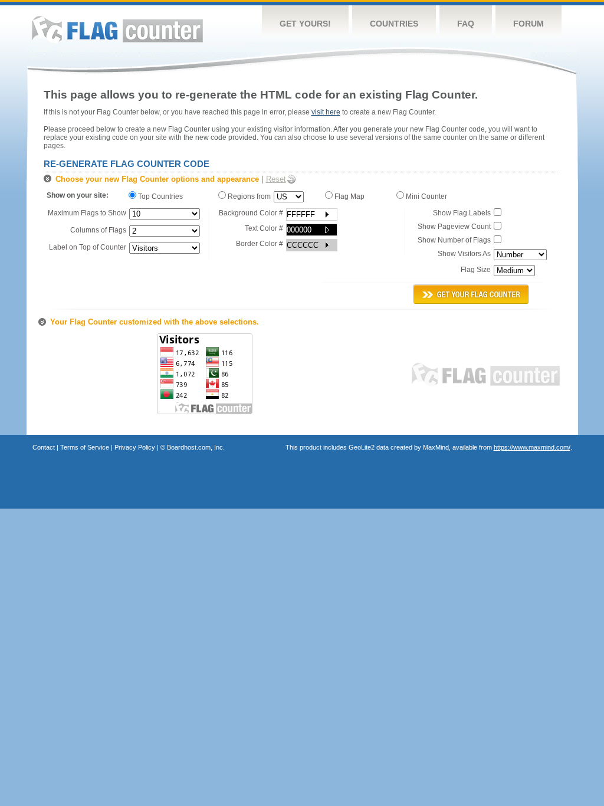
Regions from (248, 196)
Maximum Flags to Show (87, 213)
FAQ (465, 23)
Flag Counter (117, 29)
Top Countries (162, 196)
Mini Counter (427, 196)
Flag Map (350, 196)
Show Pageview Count (454, 226)
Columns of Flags (98, 230)
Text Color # (264, 228)
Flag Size (476, 270)
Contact (43, 447)
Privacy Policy (134, 447)
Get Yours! (305, 23)
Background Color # (251, 213)
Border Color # (259, 244)
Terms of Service (84, 447)
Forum (528, 23)
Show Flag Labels (462, 213)
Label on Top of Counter (87, 247)
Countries (394, 23)
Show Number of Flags (454, 240)
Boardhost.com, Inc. (196, 447)
